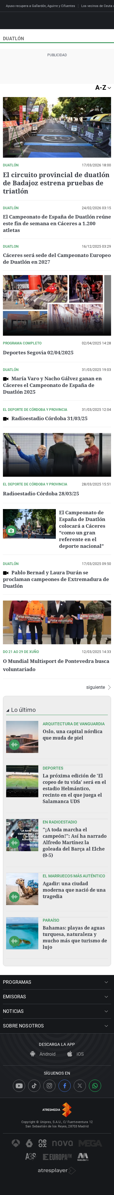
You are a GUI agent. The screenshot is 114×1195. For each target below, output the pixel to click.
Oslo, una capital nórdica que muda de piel (73, 734)
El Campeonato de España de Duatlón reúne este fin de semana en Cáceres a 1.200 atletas (57, 223)
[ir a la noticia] (22, 737)
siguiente (95, 687)
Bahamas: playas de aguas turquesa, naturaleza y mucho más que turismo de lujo (75, 937)
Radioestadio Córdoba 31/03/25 (49, 418)
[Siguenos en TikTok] (34, 1086)
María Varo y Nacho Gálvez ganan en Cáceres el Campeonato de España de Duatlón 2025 (52, 385)
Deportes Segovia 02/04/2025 (38, 352)
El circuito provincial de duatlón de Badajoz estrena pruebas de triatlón (56, 182)
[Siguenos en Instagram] (49, 1086)
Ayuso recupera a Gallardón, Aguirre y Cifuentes (40, 6)
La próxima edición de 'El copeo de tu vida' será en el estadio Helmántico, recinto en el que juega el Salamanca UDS (74, 788)
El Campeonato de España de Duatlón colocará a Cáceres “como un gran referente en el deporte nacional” (82, 529)
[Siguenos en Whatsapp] (95, 1086)
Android (47, 1054)
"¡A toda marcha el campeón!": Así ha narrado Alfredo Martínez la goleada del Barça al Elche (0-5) (75, 842)
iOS (79, 1054)
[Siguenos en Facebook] (64, 1086)
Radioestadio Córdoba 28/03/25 (41, 493)
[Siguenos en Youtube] (19, 1086)
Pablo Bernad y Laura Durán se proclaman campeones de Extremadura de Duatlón (56, 579)
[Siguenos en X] (80, 1086)
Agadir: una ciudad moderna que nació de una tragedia (74, 890)
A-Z (101, 87)
